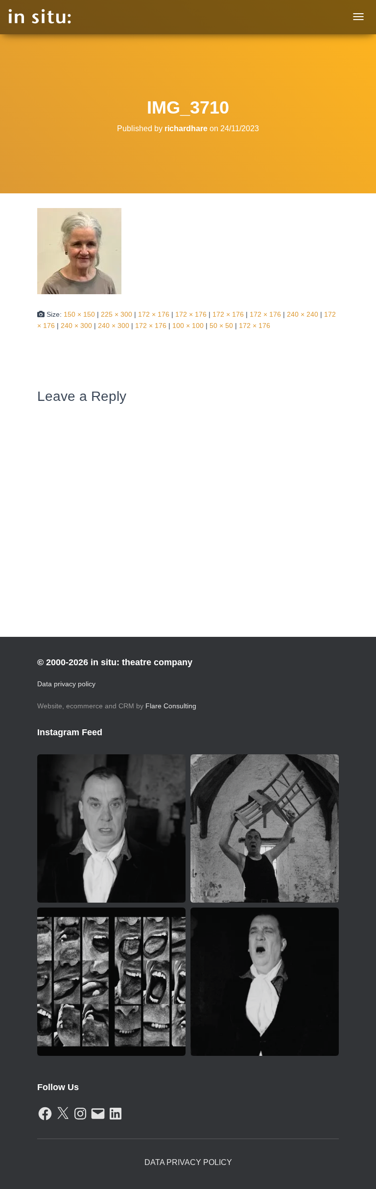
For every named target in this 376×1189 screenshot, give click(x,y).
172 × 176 (153, 314)
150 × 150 (79, 314)
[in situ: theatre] (40, 17)
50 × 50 (221, 325)
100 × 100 (188, 325)
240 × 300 (76, 325)
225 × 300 (116, 314)
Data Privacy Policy (188, 1162)
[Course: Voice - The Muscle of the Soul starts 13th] (264, 982)
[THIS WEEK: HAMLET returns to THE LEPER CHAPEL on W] (264, 828)
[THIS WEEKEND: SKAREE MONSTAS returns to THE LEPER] (111, 982)
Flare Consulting (170, 706)
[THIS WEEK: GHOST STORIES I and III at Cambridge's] (111, 828)
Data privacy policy (66, 684)
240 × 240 (302, 314)
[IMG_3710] (79, 251)
